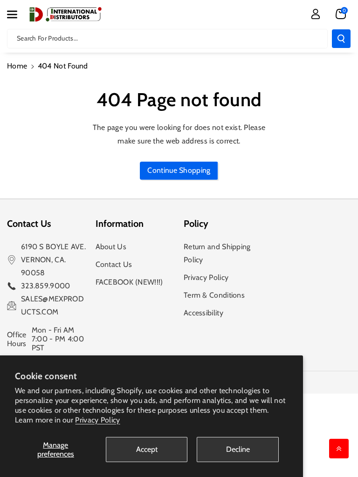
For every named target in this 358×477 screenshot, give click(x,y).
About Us (111, 246)
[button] (17, 14)
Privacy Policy (97, 420)
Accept (147, 449)
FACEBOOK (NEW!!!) (129, 282)
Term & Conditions (214, 295)
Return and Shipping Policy (217, 253)
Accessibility (203, 312)
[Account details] (315, 14)
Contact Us (114, 264)
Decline (238, 449)
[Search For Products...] (341, 38)
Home (17, 65)
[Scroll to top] (339, 448)
